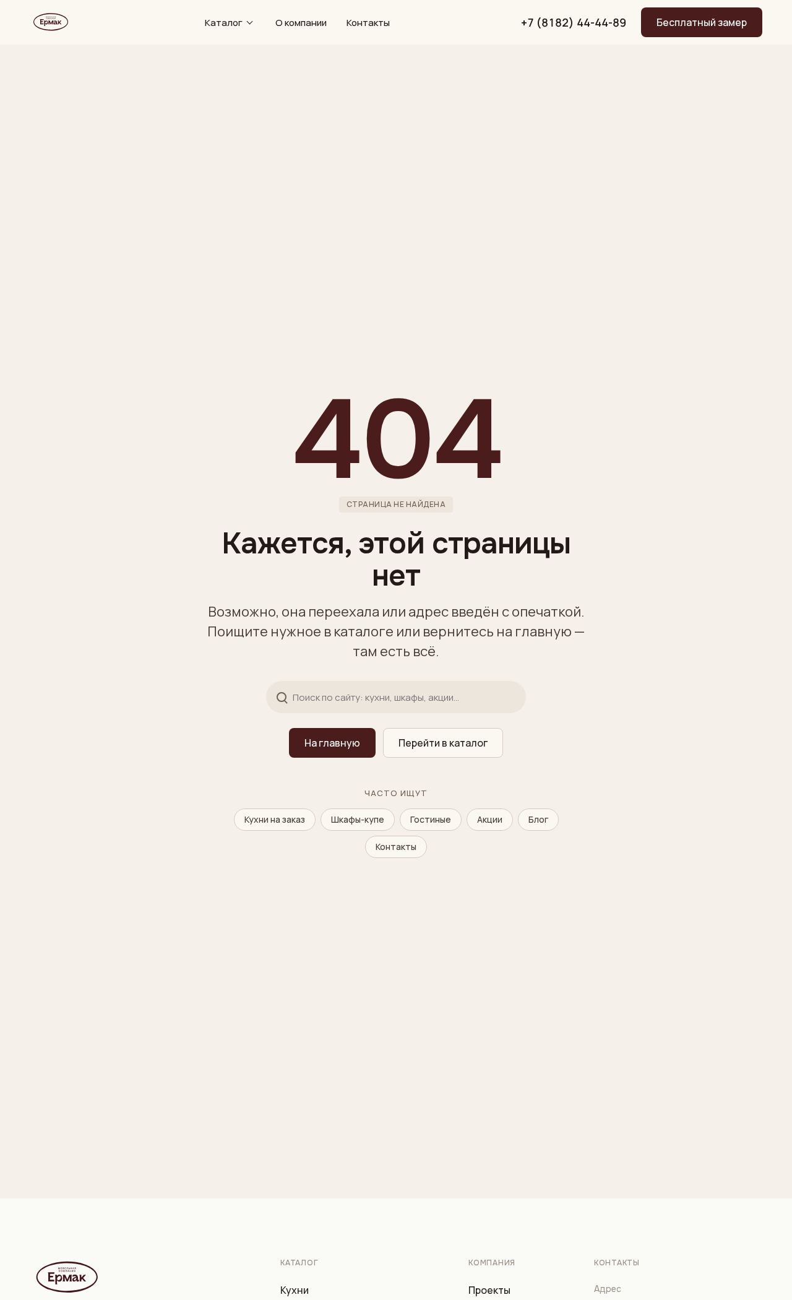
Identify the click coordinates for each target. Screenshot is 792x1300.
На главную (332, 743)
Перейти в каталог (443, 743)
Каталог (224, 22)
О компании (301, 22)
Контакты (368, 22)
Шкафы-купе (357, 819)
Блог (538, 819)
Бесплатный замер (701, 22)
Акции (489, 819)
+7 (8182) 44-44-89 (573, 22)
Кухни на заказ (274, 819)
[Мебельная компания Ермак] (50, 22)
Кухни (294, 1290)
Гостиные (430, 819)
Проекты (489, 1290)
